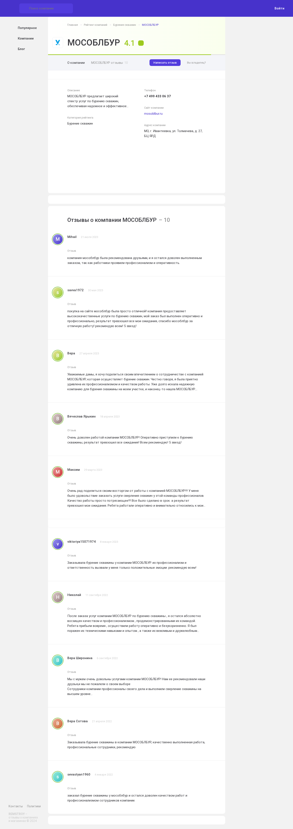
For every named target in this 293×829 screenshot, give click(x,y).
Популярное (27, 28)
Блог (21, 49)
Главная (72, 24)
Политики (34, 806)
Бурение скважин (124, 24)
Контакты (16, 806)
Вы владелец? (196, 62)
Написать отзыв (165, 62)
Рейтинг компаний (95, 24)
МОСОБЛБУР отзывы (109, 63)
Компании (26, 38)
